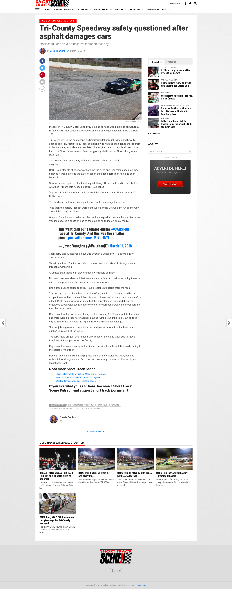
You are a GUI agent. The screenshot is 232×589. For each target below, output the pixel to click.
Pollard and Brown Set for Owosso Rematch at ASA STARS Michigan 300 (176, 123)
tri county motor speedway (88, 409)
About (165, 9)
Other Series (135, 9)
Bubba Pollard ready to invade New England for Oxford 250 (176, 84)
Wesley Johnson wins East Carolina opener (76, 381)
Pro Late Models (102, 9)
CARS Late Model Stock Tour (81, 405)
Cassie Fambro (57, 51)
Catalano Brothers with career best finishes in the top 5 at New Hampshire (176, 111)
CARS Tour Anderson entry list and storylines (94, 474)
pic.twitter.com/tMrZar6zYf (88, 237)
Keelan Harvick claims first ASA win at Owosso (177, 97)
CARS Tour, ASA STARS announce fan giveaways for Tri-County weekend (56, 520)
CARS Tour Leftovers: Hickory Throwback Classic (171, 474)
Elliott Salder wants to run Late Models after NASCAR (81, 374)
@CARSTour (120, 229)
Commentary (152, 9)
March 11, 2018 (120, 246)
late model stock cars (61, 409)
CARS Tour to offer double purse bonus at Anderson (134, 474)
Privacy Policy (141, 585)
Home (47, 9)
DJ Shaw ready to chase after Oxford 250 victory (175, 71)
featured (115, 405)
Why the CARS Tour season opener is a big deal (78, 377)
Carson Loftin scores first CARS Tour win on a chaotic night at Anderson (56, 476)
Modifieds (120, 9)
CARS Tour (102, 405)
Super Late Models (63, 9)
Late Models (83, 9)
